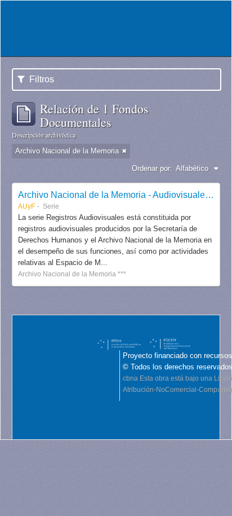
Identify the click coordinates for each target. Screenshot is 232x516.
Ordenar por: (152, 168)
